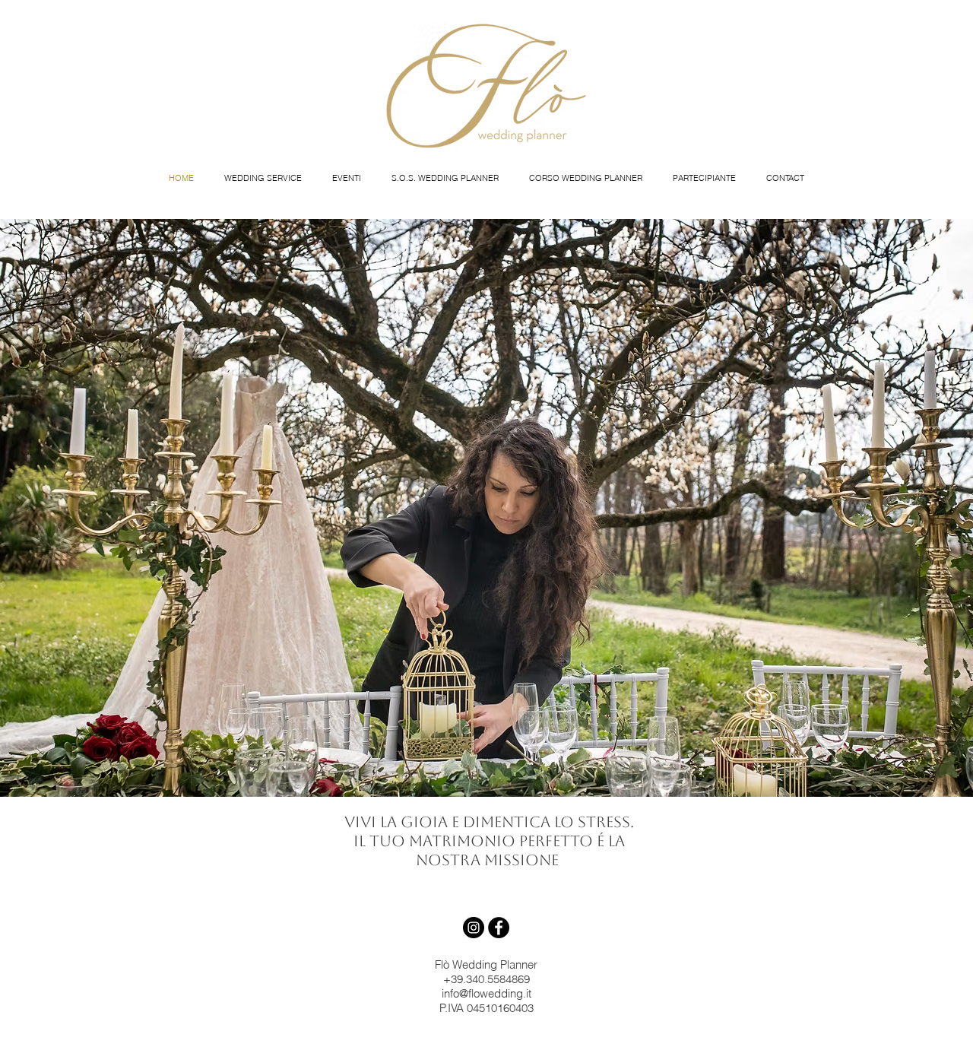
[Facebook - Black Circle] (498, 927)
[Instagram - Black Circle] (473, 927)
